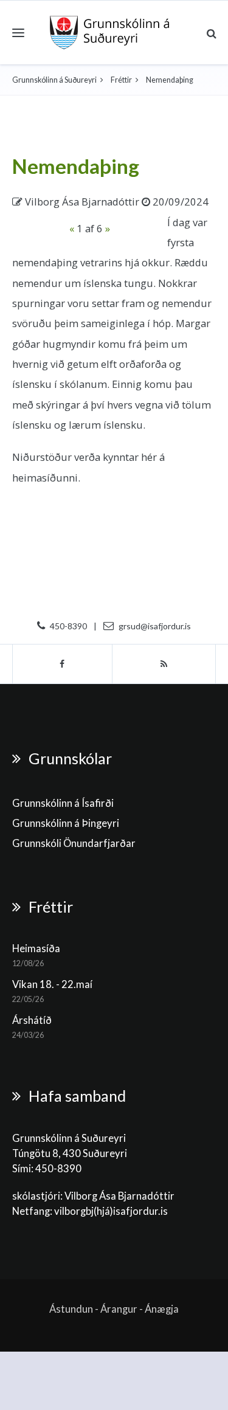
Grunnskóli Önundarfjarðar (74, 843)
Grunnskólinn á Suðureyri (54, 80)
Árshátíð (32, 1020)
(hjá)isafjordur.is (131, 1211)
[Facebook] (62, 664)
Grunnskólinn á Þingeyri (65, 823)
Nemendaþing (75, 166)
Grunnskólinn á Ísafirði (63, 803)
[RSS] (164, 664)
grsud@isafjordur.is (155, 626)
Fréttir (121, 80)
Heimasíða (36, 948)
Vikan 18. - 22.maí (52, 984)
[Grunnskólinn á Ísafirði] (110, 32)
